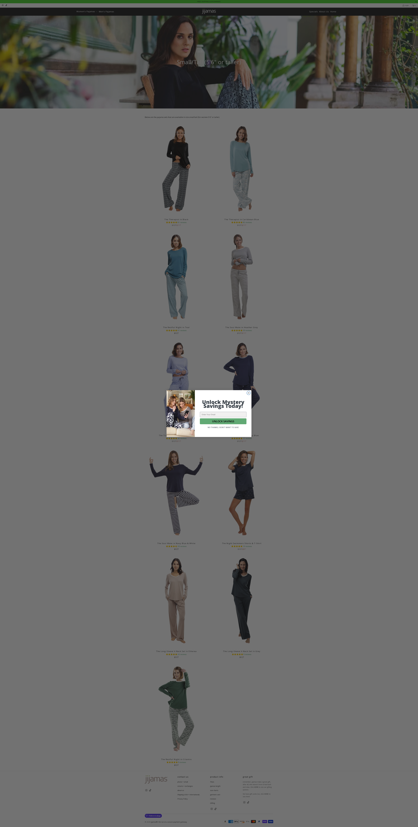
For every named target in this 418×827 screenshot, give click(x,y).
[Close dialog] (249, 393)
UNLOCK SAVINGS (223, 421)
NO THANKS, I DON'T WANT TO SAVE (223, 427)
